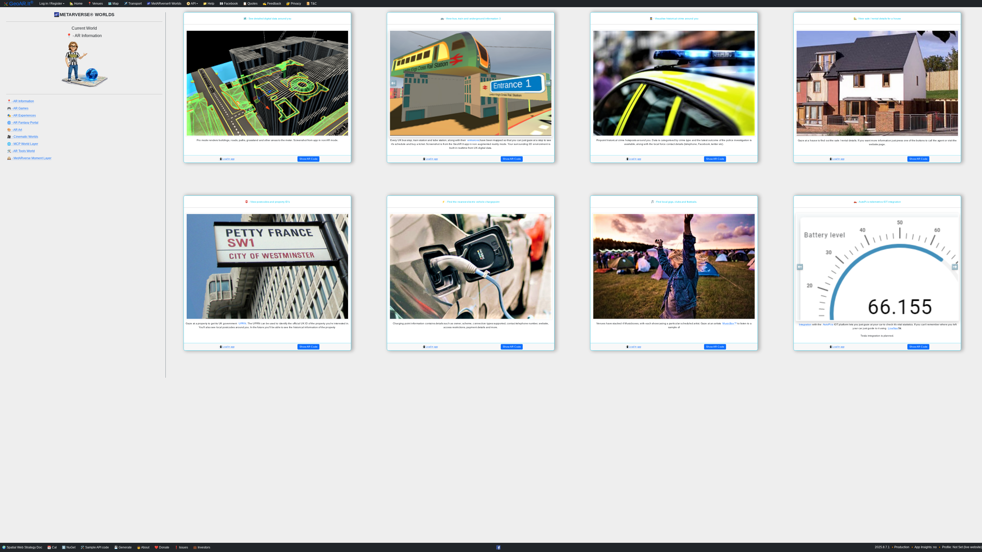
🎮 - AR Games (17, 108)
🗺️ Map (113, 3)
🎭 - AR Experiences (21, 115)
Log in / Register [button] (50, 3)
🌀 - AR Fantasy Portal (22, 122)
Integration (805, 324)
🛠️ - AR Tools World (21, 151)
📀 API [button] (191, 3)
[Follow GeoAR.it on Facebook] (497, 547)
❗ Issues (181, 547)
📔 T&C (311, 3)
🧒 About (143, 547)
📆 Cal (52, 547)
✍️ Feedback (272, 3)
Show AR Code (308, 158)
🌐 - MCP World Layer (22, 144)
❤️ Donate (161, 547)
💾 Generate (123, 547)
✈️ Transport (133, 3)
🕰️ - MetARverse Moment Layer (29, 158)
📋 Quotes (250, 3)
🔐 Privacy (293, 3)
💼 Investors (201, 547)
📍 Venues (95, 3)
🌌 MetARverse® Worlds (164, 3)
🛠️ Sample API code (95, 547)
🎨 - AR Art (14, 130)
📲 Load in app (227, 159)
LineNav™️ (894, 328)
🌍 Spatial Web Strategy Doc (22, 547)
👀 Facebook (228, 3)
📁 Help (208, 3)
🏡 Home (76, 3)
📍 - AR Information (20, 101)
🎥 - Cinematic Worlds (22, 137)
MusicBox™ (729, 323)
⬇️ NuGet (68, 547)
